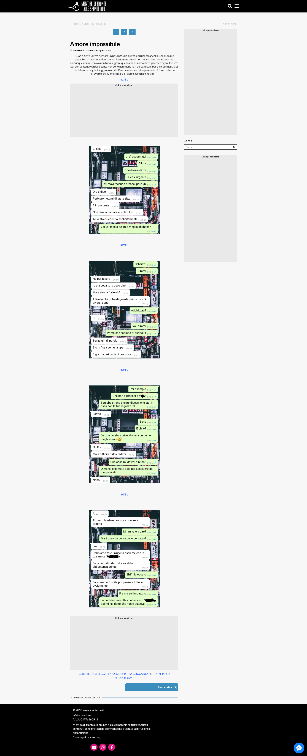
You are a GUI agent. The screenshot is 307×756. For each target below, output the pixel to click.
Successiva (165, 687)
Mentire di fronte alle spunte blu (92, 50)
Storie (75, 23)
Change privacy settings (87, 737)
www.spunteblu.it (93, 710)
